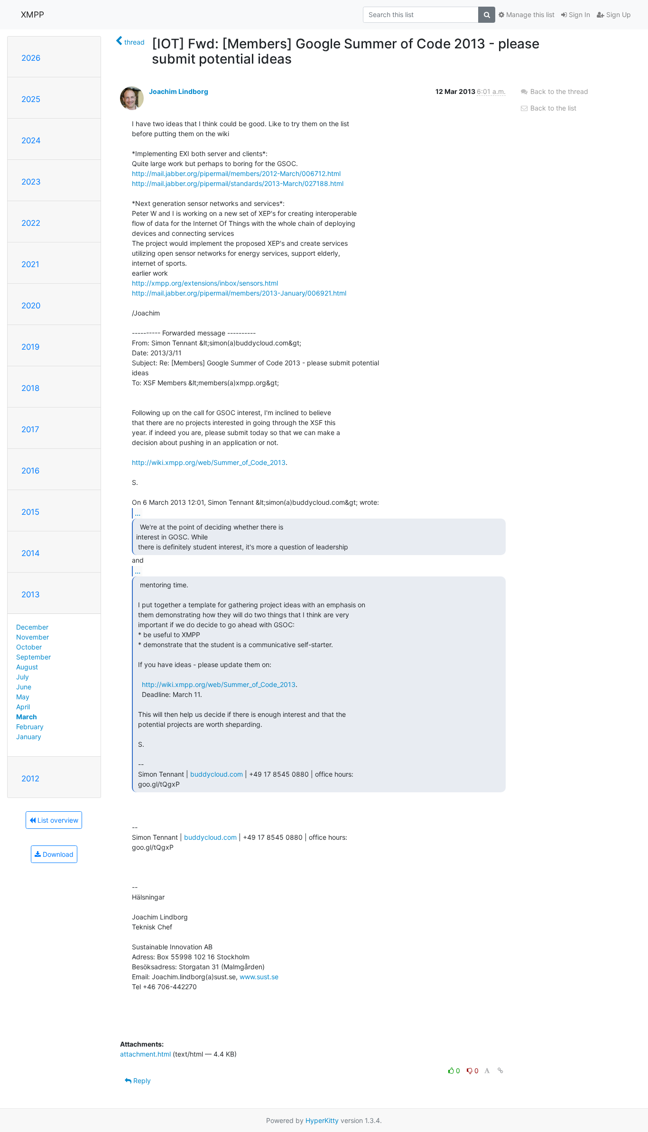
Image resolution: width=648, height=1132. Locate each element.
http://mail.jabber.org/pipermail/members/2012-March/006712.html (236, 173)
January (28, 737)
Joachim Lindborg (178, 91)
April (23, 707)
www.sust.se (259, 977)
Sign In (578, 14)
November (32, 637)
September (33, 657)
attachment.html (145, 1054)
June (23, 687)
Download (57, 854)
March (26, 717)
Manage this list (529, 14)
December (32, 627)
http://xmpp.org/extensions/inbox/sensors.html (205, 283)
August (27, 667)
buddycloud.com (216, 774)
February (30, 727)
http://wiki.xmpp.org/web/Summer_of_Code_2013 (209, 462)
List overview (57, 820)
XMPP (32, 14)
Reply (141, 1080)
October (29, 647)
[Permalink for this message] (500, 1070)
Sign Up (617, 14)
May (22, 697)
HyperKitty (322, 1120)
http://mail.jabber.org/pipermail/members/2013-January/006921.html (239, 293)
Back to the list (552, 108)
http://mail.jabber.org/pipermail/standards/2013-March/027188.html (237, 183)
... (137, 513)
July (22, 677)
